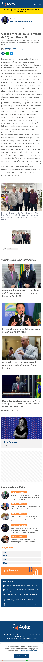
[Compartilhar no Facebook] (3, 53)
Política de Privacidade (28, 651)
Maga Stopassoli (10, 48)
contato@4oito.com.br (28, 638)
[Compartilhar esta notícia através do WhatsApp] (7, 53)
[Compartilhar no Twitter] (11, 53)
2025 (5, 552)
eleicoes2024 (12, 249)
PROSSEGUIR (21, 656)
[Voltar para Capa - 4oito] (12, 4)
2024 (5, 556)
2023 (5, 559)
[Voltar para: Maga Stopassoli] (21, 428)
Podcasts (8, 581)
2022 (5, 563)
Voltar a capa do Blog (11, 410)
